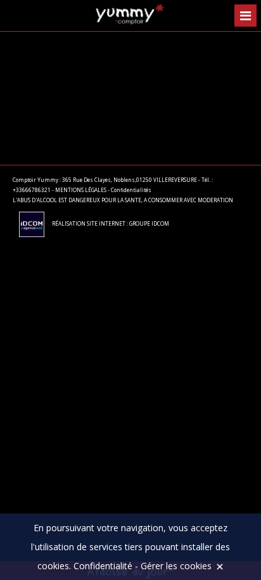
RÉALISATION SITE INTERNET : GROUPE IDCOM (110, 223)
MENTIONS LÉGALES (80, 189)
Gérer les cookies (176, 566)
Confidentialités (131, 189)
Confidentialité (102, 566)
